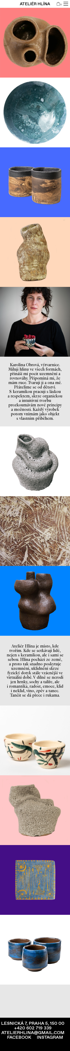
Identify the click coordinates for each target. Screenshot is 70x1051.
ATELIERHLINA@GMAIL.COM (32, 1032)
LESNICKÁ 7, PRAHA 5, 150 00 (32, 1023)
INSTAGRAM (50, 1037)
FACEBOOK (19, 1037)
